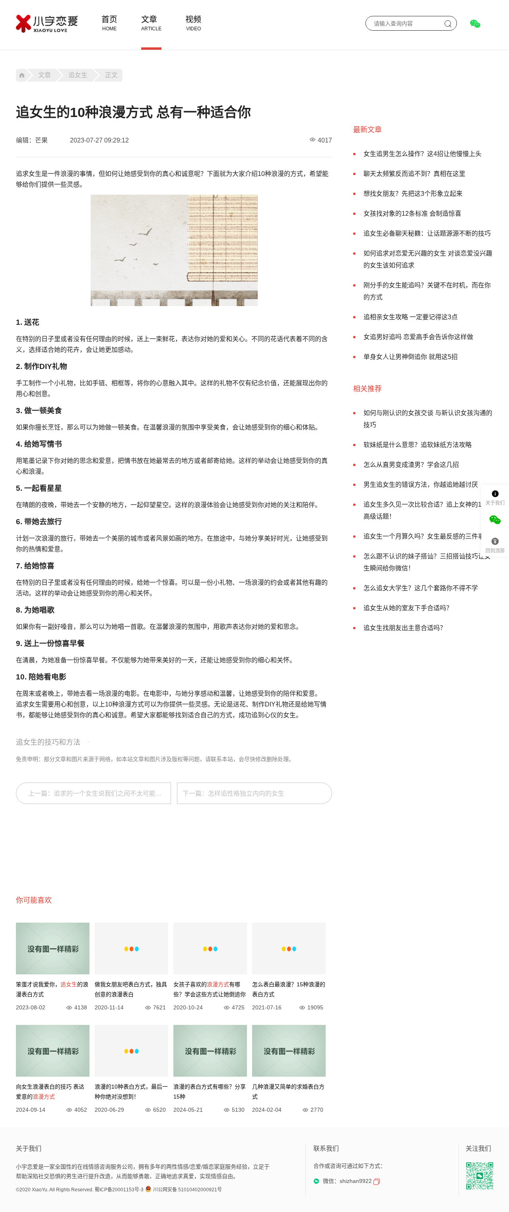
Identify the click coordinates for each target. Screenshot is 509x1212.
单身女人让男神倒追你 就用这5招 (410, 356)
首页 (109, 19)
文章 (149, 19)
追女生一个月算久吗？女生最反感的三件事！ (427, 536)
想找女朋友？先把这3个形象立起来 (412, 193)
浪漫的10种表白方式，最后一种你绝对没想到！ (131, 1091)
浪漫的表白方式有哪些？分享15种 (209, 1091)
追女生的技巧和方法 (48, 742)
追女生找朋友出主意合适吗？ (404, 628)
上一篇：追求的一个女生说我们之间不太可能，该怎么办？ (99, 793)
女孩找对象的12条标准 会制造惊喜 (412, 213)
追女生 (77, 75)
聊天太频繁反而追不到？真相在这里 (414, 173)
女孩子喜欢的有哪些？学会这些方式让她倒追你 (209, 989)
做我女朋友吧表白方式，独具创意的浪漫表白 (131, 989)
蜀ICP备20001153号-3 (119, 1189)
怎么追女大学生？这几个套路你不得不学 (420, 588)
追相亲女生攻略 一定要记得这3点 (410, 317)
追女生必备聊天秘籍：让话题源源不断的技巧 (427, 233)
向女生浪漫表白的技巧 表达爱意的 (50, 1091)
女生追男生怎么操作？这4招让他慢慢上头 (422, 153)
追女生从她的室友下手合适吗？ (408, 608)
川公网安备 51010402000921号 (187, 1189)
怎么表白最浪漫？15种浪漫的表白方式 (288, 989)
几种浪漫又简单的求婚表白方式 (288, 1091)
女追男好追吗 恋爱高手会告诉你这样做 (418, 337)
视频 (193, 19)
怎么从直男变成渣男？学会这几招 (411, 464)
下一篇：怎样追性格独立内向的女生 (233, 793)
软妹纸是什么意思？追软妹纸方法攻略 (417, 444)
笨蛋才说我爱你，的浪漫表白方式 (52, 989)
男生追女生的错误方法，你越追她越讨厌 (420, 484)
